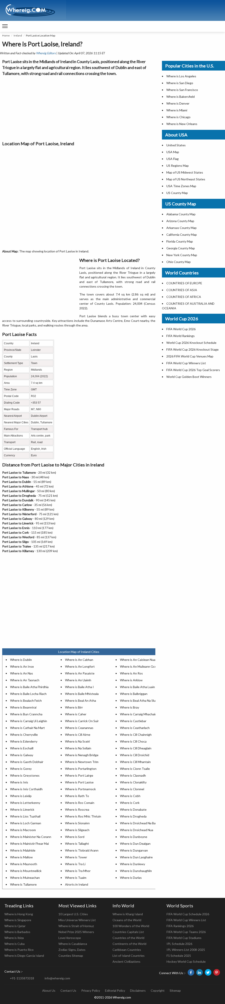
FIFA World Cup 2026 (181, 329)
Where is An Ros (131, 673)
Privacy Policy (90, 990)
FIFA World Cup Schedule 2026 (188, 914)
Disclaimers (138, 990)
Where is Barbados (17, 932)
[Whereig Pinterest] (216, 972)
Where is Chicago (178, 117)
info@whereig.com (57, 978)
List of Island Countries (128, 955)
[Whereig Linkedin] (199, 972)
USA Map (172, 152)
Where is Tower (76, 857)
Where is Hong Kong (18, 914)
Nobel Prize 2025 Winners (76, 932)
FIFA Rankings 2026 (180, 926)
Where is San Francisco (182, 90)
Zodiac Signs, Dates (71, 949)
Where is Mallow (21, 857)
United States (176, 145)
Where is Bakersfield (180, 96)
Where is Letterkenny (25, 803)
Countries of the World (128, 938)
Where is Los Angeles (181, 76)
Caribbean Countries (126, 949)
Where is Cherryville (24, 734)
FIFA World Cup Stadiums (184, 938)
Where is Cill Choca (133, 741)
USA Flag (172, 159)
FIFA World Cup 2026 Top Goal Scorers (193, 370)
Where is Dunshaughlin (136, 871)
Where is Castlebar (133, 721)
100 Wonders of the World (130, 926)
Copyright (158, 990)
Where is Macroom (23, 830)
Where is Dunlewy (132, 864)
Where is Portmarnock (80, 789)
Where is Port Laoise (79, 782)
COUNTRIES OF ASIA (181, 290)
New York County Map (181, 255)
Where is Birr (74, 707)
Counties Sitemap (70, 955)
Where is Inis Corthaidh (26, 789)
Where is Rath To (77, 796)
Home (6, 35)
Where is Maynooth (23, 864)
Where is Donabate (133, 809)
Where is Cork (130, 803)
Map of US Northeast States (185, 179)
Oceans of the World (126, 920)
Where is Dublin (21, 659)
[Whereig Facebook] (191, 972)
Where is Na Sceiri (77, 741)
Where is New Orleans (181, 124)
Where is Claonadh (133, 775)
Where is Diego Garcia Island (24, 955)
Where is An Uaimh (78, 680)
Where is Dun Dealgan (135, 843)
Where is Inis (19, 782)
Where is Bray (129, 707)
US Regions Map (177, 165)
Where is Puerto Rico (19, 949)
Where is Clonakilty (133, 782)
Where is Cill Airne (77, 734)
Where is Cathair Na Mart (27, 728)
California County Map (181, 234)
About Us (48, 990)
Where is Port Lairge (79, 775)
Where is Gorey (21, 768)
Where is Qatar (14, 926)
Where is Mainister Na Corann (30, 837)
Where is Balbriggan (133, 694)
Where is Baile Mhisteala (82, 694)
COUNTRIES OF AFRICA (183, 297)
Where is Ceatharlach (135, 728)
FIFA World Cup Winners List (186, 363)
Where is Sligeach (77, 830)
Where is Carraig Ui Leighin (28, 721)
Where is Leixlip (21, 796)
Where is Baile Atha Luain (137, 687)
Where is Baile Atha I (79, 687)
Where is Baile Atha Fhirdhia (29, 687)
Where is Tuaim (75, 877)
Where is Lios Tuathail (25, 816)
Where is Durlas (131, 877)
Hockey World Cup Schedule (186, 961)
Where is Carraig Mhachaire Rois (142, 714)
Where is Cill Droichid (134, 755)
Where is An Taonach (24, 680)
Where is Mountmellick (26, 871)
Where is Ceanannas (79, 728)
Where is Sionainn (77, 823)
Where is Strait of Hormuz (76, 926)
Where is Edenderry (23, 741)
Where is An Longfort (80, 666)
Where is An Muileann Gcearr (140, 666)
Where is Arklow (131, 680)
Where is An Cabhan (79, 659)
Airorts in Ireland (76, 884)
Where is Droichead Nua (136, 830)
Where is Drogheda (133, 816)
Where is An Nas (21, 673)
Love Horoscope (69, 938)
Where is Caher (75, 714)
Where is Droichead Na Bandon (141, 823)
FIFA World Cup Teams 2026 (186, 932)
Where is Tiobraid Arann (81, 850)
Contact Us (68, 990)
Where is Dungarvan (134, 850)
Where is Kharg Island (127, 914)
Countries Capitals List (128, 932)
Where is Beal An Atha (80, 700)
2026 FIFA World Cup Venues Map (189, 356)
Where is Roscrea (77, 809)
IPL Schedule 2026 (179, 944)
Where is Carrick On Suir (82, 721)
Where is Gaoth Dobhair (26, 762)
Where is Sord (74, 837)
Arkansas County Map (181, 228)
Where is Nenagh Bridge (81, 755)
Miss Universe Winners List (77, 920)
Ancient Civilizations (126, 961)
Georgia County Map (180, 248)
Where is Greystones (25, 775)
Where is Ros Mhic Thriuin (83, 816)
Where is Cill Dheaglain (135, 748)
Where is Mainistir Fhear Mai (29, 843)
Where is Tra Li (75, 864)
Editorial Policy (115, 990)
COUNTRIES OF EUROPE (184, 283)
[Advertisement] (78, 107)
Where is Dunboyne (133, 837)
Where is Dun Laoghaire (136, 857)
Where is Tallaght (77, 843)
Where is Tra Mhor (78, 871)
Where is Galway (21, 755)
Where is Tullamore (23, 884)
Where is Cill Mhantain (135, 762)
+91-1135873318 (22, 978)
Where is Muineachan (25, 877)
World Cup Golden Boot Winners (189, 377)
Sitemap (175, 990)
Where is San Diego (179, 83)
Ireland (18, 35)
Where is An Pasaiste (79, 673)
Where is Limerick (22, 809)
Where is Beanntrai (23, 707)
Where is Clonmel (132, 789)
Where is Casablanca (72, 944)
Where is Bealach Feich (26, 700)
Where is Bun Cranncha (26, 714)
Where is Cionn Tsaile (135, 768)
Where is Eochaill (21, 748)
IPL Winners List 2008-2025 (186, 949)
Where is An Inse (22, 666)
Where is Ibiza (14, 938)
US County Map (177, 193)
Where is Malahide (22, 850)
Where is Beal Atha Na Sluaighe (141, 700)
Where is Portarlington (80, 768)
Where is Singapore (17, 920)
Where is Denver (177, 103)
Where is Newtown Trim (81, 762)
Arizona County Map (180, 221)
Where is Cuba (14, 944)
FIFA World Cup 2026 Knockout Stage (192, 349)
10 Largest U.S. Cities (73, 914)
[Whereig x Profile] (208, 972)
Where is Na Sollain (78, 748)
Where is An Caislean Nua (137, 659)
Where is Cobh (130, 796)
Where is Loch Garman (25, 823)
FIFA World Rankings (180, 336)
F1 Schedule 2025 (179, 955)
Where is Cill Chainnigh (136, 734)
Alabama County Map (181, 214)
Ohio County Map (178, 262)
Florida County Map (179, 241)
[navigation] (5, 26)
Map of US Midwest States (184, 172)
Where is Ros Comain (79, 803)
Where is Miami (176, 110)
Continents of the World (129, 944)
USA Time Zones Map (181, 186)
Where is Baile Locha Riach (28, 694)
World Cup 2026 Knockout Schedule (191, 342)
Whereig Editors (46, 53)
